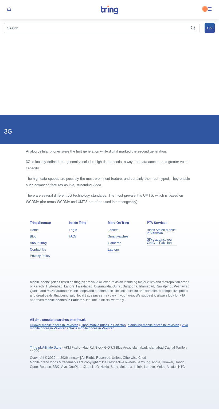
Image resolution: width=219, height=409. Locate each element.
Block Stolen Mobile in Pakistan (161, 231)
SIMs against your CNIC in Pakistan (160, 241)
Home (34, 230)
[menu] (210, 9)
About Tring (38, 243)
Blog (33, 236)
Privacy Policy (40, 256)
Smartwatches (118, 236)
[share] (9, 9)
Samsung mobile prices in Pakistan (153, 325)
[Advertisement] (109, 74)
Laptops (114, 249)
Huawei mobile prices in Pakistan (54, 325)
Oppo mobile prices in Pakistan (103, 325)
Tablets (113, 230)
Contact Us (38, 249)
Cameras (114, 243)
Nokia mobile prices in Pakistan (91, 328)
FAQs (73, 236)
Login (73, 230)
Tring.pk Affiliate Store (45, 347)
